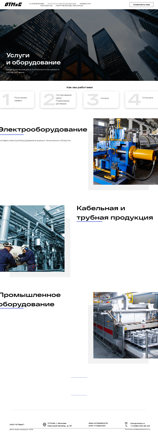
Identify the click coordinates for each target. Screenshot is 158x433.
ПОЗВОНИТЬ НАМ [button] (141, 5)
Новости (85, 4)
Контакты (46, 6)
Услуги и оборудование (61, 4)
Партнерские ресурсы (69, 6)
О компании (36, 4)
